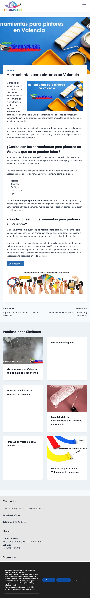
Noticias (10, 70)
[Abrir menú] (84, 6)
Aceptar (49, 580)
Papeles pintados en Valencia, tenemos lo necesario (22, 312)
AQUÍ (31, 583)
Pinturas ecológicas (62, 342)
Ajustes (78, 580)
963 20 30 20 (19, 522)
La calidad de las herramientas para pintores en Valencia (66, 421)
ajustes (31, 589)
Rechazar (63, 580)
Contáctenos (15, 263)
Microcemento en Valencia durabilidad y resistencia (68, 312)
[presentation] (23, 350)
